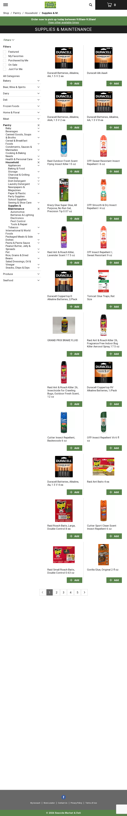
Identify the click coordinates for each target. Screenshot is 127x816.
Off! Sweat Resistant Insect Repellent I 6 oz (103, 162)
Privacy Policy (76, 803)
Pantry (17, 13)
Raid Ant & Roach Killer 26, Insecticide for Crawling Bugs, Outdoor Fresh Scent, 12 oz (63, 392)
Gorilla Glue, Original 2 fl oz (102, 569)
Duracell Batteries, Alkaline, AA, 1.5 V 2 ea (63, 74)
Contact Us (62, 803)
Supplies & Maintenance (56, 13)
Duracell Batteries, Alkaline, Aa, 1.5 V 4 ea (63, 483)
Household (31, 13)
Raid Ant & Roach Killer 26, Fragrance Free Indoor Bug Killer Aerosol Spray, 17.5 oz (103, 343)
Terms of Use (91, 803)
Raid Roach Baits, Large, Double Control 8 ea (61, 527)
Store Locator (49, 803)
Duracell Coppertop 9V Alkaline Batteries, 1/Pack (102, 389)
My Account (35, 803)
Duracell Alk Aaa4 (97, 72)
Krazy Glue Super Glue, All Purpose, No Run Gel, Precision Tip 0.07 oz (62, 208)
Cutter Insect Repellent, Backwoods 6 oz (61, 439)
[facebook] (63, 797)
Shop (6, 13)
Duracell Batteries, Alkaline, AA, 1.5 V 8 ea (102, 118)
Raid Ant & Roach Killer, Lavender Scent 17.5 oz (61, 254)
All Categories (11, 76)
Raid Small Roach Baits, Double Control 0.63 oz (61, 571)
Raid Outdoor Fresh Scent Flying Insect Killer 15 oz (62, 162)
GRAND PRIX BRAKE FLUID (62, 340)
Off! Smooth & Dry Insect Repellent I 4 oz (102, 206)
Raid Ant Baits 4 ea (98, 481)
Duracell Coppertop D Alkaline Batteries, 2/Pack (62, 298)
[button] (37, 81)
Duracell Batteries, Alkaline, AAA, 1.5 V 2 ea (63, 118)
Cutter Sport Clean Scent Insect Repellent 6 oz (101, 527)
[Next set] (84, 592)
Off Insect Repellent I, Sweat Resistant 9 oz (99, 254)
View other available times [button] (63, 22)
